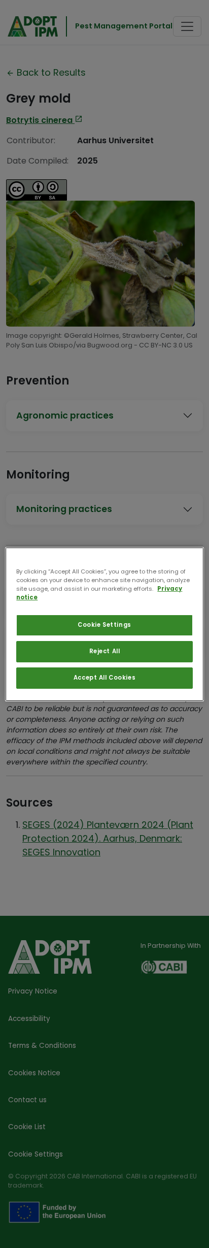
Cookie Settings (104, 625)
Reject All (104, 651)
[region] (104, 624)
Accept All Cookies (104, 678)
